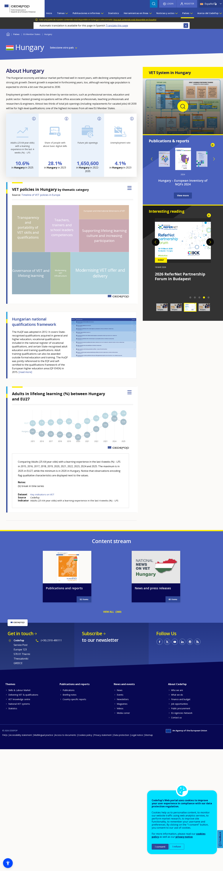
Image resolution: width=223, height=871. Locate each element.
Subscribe (92, 633)
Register (189, 3)
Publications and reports (64, 588)
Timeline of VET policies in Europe (40, 195)
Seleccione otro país (62, 47)
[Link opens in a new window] (183, 128)
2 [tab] (194, 297)
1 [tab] (190, 297)
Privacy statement (103, 735)
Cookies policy (85, 735)
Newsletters (123, 699)
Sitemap (149, 735)
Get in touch (20, 633)
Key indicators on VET (42, 494)
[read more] (25, 372)
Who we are (177, 690)
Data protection (121, 735)
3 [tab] (199, 297)
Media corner (123, 713)
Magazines (122, 703)
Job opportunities (179, 703)
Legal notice (137, 735)
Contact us (176, 717)
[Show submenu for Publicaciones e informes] (102, 13)
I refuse (176, 846)
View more (183, 195)
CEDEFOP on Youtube (175, 642)
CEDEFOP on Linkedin (182, 642)
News (119, 690)
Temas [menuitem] (60, 13)
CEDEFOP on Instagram (190, 642)
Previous (152, 159)
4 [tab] (204, 297)
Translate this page (117, 25)
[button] (8, 863)
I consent (160, 846)
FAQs (5, 735)
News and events (124, 684)
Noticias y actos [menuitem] (165, 13)
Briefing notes (69, 694)
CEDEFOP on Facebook (160, 642)
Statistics (12, 708)
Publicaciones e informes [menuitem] (86, 13)
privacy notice (184, 836)
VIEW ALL (108, 611)
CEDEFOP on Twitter (167, 642)
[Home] (20, 8)
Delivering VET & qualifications (23, 694)
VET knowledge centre (19, 699)
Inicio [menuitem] (49, 13)
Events (120, 694)
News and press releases (153, 588)
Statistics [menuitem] (113, 13)
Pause (213, 145)
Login (170, 3)
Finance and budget (180, 699)
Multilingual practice (43, 735)
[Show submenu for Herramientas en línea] (150, 13)
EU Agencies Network (181, 713)
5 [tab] (208, 297)
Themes (10, 684)
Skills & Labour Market (19, 690)
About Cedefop (177, 684)
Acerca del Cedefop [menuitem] (207, 13)
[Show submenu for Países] (191, 13)
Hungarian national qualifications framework (34, 321)
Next (214, 159)
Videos (120, 708)
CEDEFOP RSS (197, 642)
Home (8, 34)
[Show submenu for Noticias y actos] (176, 13)
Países (16, 34)
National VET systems (19, 703)
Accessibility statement (20, 735)
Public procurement (180, 708)
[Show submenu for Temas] (66, 13)
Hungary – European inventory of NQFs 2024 (183, 182)
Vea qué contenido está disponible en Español (134, 19)
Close (186, 25)
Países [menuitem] (185, 13)
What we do (177, 694)
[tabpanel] (183, 249)
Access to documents (65, 735)
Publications (68, 690)
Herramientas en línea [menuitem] (136, 13)
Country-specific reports (74, 699)
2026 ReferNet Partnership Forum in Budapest (180, 276)
